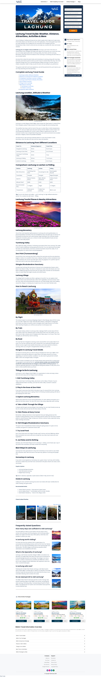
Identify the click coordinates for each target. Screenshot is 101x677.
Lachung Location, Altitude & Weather (29, 75)
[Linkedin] (51, 670)
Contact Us (53, 660)
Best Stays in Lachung (25, 84)
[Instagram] (49, 670)
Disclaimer (53, 658)
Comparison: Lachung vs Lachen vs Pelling (30, 78)
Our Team (47, 660)
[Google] (53, 670)
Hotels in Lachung (26, 87)
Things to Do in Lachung (26, 83)
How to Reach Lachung (25, 81)
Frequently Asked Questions (27, 89)
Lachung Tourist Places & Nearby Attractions (31, 80)
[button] (73, 75)
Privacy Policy (54, 664)
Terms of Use (54, 662)
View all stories (57, 504)
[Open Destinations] (47, 1)
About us (47, 658)
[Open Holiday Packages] (75, 1)
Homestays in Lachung (27, 86)
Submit (73, 30)
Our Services (46, 664)
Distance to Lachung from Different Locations (31, 76)
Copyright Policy (54, 666)
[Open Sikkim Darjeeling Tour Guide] (63, 1)
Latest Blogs (46, 662)
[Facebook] (47, 670)
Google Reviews (45, 666)
